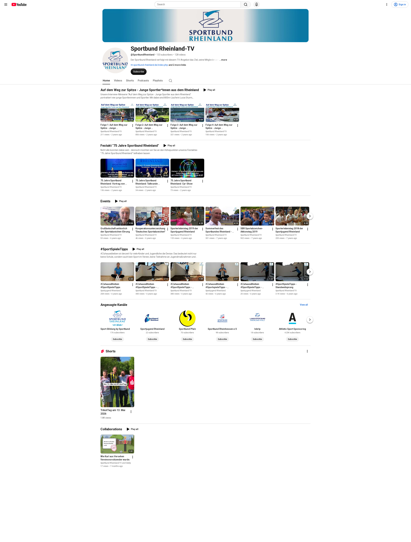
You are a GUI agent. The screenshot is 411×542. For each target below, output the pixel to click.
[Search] (245, 4)
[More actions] (132, 125)
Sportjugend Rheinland (111, 291)
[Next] (310, 216)
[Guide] (6, 4)
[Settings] (387, 4)
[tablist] (205, 80)
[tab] (106, 80)
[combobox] (198, 4)
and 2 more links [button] (177, 65)
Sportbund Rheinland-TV (111, 131)
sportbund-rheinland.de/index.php (150, 65)
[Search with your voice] (256, 4)
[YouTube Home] (19, 4)
